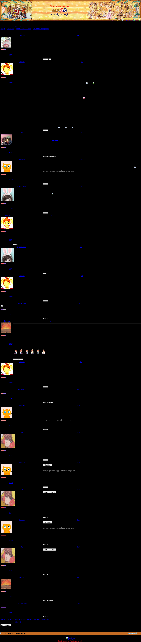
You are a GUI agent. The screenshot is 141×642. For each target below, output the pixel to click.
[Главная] (119, 20)
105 (81, 186)
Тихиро (22, 62)
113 (78, 405)
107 (81, 247)
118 (78, 547)
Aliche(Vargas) (22, 603)
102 (82, 62)
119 (77, 577)
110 (51, 321)
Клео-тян (22, 36)
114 (78, 432)
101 (78, 36)
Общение (10, 29)
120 (78, 603)
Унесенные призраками (41, 29)
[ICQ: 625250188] (50, 59)
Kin (22, 432)
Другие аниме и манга (23, 29)
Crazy (22, 133)
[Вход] (136, 20)
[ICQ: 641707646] (54, 156)
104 (81, 159)
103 (81, 133)
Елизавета (21, 389)
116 (78, 489)
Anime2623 (22, 303)
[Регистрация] (127, 20)
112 (77, 389)
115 (78, 462)
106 (51, 215)
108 (82, 276)
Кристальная (21, 186)
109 (78, 303)
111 (81, 362)
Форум (3, 29)
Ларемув (7, 321)
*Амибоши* (54, 140)
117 (78, 520)
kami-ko (22, 159)
